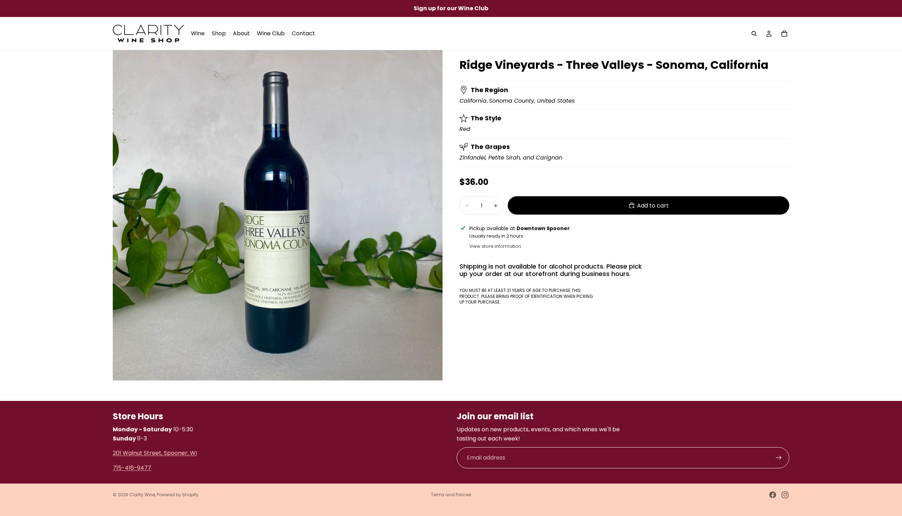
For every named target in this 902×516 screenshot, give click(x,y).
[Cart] (784, 33)
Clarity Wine (142, 495)
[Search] (754, 33)
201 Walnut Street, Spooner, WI (155, 453)
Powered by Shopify (177, 495)
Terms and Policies (451, 495)
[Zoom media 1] (278, 215)
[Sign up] (778, 457)
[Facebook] (772, 495)
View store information (495, 246)
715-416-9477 (132, 467)
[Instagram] (785, 495)
